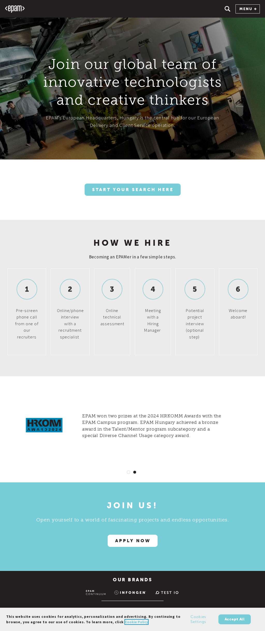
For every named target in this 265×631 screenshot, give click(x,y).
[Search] (227, 9)
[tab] (128, 472)
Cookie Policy (136, 622)
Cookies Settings (198, 619)
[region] (132, 619)
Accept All (235, 619)
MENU (245, 9)
